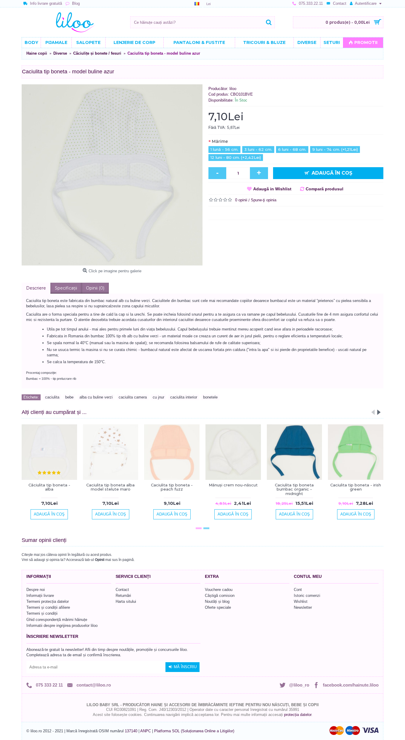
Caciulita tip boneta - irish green (355, 487)
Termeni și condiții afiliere (48, 607)
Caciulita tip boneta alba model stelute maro (110, 487)
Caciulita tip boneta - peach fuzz (172, 487)
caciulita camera (133, 397)
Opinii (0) (95, 288)
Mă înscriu (185, 667)
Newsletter (303, 607)
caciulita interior (183, 397)
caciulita (52, 397)
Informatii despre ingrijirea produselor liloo (62, 625)
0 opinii (241, 200)
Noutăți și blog (217, 601)
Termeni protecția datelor (47, 601)
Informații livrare (40, 595)
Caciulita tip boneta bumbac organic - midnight (294, 489)
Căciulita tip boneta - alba (49, 487)
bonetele (210, 397)
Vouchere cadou (218, 589)
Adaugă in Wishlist (272, 188)
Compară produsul (324, 188)
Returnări (123, 595)
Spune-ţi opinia (263, 200)
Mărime (220, 141)
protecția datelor (297, 714)
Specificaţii (66, 288)
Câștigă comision (220, 595)
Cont (298, 589)
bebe (69, 397)
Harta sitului (126, 601)
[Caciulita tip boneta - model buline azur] (112, 174)
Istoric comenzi (307, 595)
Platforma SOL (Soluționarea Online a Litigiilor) (194, 731)
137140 (131, 731)
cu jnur (158, 397)
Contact (122, 589)
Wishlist (300, 601)
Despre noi (35, 589)
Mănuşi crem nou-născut (233, 485)
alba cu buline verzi (96, 397)
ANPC (145, 731)
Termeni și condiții (42, 613)
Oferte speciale (218, 607)
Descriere (36, 288)
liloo (232, 88)
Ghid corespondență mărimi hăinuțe (56, 619)
